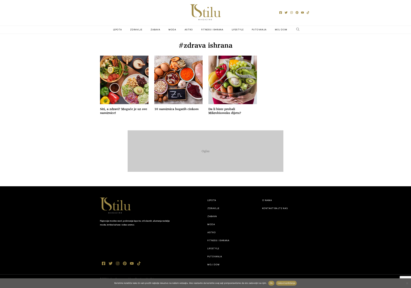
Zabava (155, 30)
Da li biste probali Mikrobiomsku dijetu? (224, 111)
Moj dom (281, 30)
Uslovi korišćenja (286, 283)
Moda (172, 30)
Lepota (117, 30)
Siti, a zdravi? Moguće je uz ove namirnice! (123, 111)
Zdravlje (136, 30)
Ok (271, 283)
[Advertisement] (205, 150)
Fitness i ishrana (212, 30)
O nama (267, 200)
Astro (189, 30)
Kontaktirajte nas (275, 208)
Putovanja (259, 30)
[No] (407, 283)
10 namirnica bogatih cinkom (176, 109)
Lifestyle (238, 30)
